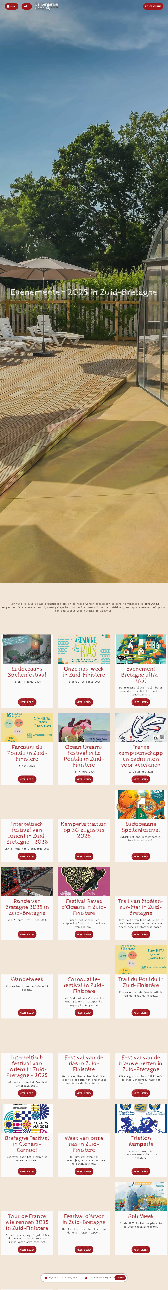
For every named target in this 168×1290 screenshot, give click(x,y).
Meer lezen (28, 703)
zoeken (120, 1278)
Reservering (153, 6)
